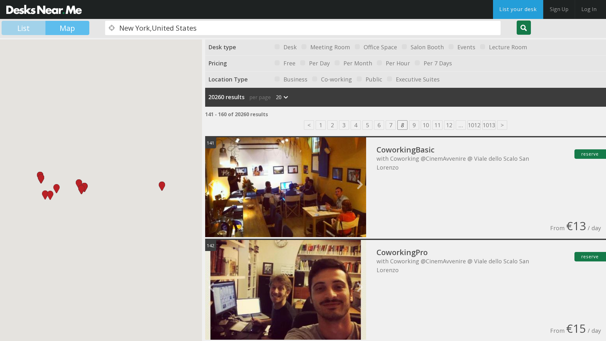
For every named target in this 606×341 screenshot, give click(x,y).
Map (67, 28)
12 (449, 125)
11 (437, 125)
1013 (489, 125)
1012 (474, 125)
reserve (590, 154)
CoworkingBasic (406, 149)
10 (426, 125)
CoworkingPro (402, 252)
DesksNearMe (44, 9)
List (23, 28)
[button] (162, 186)
